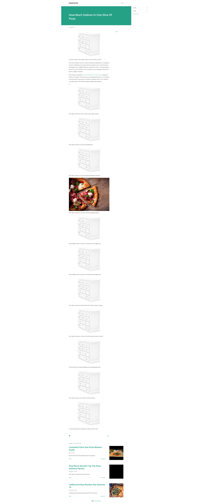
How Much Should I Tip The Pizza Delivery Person (85, 467)
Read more (103, 458)
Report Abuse (136, 14)
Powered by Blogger (97, 500)
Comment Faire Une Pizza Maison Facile (85, 448)
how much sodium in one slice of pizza (92, 75)
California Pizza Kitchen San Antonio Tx (87, 486)
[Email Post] (69, 436)
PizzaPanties (73, 3)
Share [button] (116, 31)
